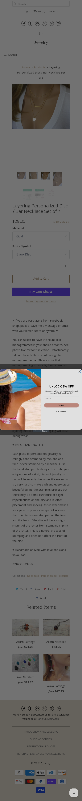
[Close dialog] (79, 371)
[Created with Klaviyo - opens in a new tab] (41, 431)
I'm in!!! (61, 405)
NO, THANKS (61, 411)
